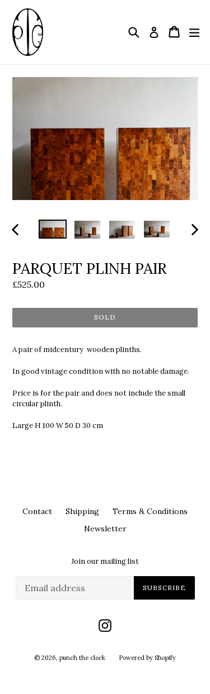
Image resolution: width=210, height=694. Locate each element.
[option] (52, 229)
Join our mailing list (105, 561)
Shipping (82, 511)
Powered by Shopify (147, 658)
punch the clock (82, 658)
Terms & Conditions (150, 511)
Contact (37, 511)
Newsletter (105, 529)
